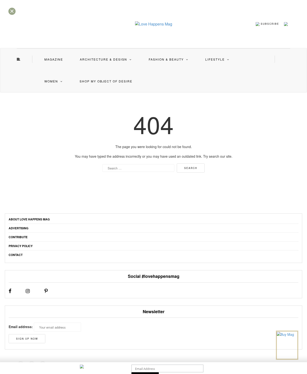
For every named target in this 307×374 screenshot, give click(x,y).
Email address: (21, 326)
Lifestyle (215, 59)
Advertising (18, 228)
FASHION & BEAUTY (166, 59)
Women (51, 81)
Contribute (18, 237)
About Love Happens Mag (29, 219)
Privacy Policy (21, 246)
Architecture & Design (103, 59)
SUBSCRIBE (269, 23)
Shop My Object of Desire (106, 81)
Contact (16, 255)
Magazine (53, 59)
